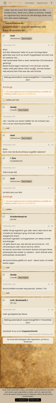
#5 (52, 188)
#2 (52, 116)
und (12, 100)
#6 (52, 226)
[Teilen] (48, 45)
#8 (52, 310)
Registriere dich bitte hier (27, 94)
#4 (52, 168)
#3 (52, 145)
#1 (52, 45)
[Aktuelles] (51, 3)
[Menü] (5, 3)
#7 (52, 284)
